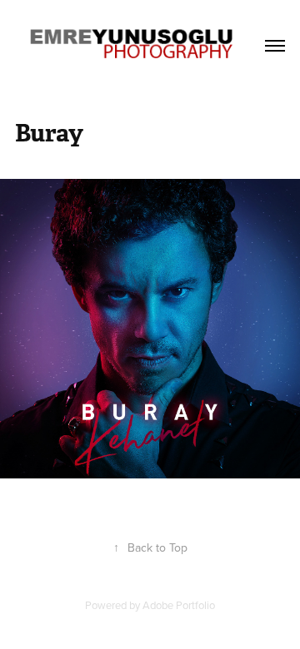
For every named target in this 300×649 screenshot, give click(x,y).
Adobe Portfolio (178, 604)
